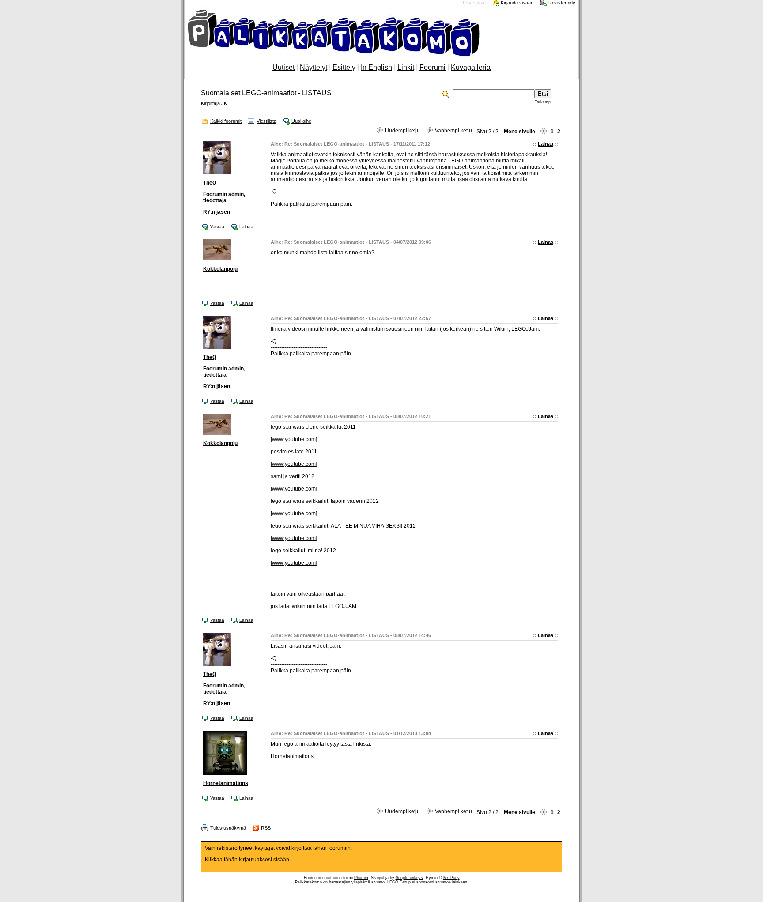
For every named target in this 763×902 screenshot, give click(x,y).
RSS (266, 827)
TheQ (209, 183)
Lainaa (545, 144)
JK (224, 103)
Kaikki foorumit (226, 121)
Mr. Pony (451, 878)
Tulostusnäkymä (228, 827)
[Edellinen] (543, 131)
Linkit (405, 67)
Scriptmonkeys (409, 878)
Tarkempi (543, 102)
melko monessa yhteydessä (353, 161)
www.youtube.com (294, 439)
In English (376, 67)
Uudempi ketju (402, 131)
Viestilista (266, 121)
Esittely (343, 67)
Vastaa (217, 226)
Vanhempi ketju (453, 131)
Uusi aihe (301, 121)
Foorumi (432, 67)
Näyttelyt (313, 67)
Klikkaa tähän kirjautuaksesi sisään (247, 860)
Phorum (361, 878)
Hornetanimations (225, 783)
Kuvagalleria (471, 67)
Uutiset (283, 67)
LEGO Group (399, 882)
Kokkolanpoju (220, 269)
